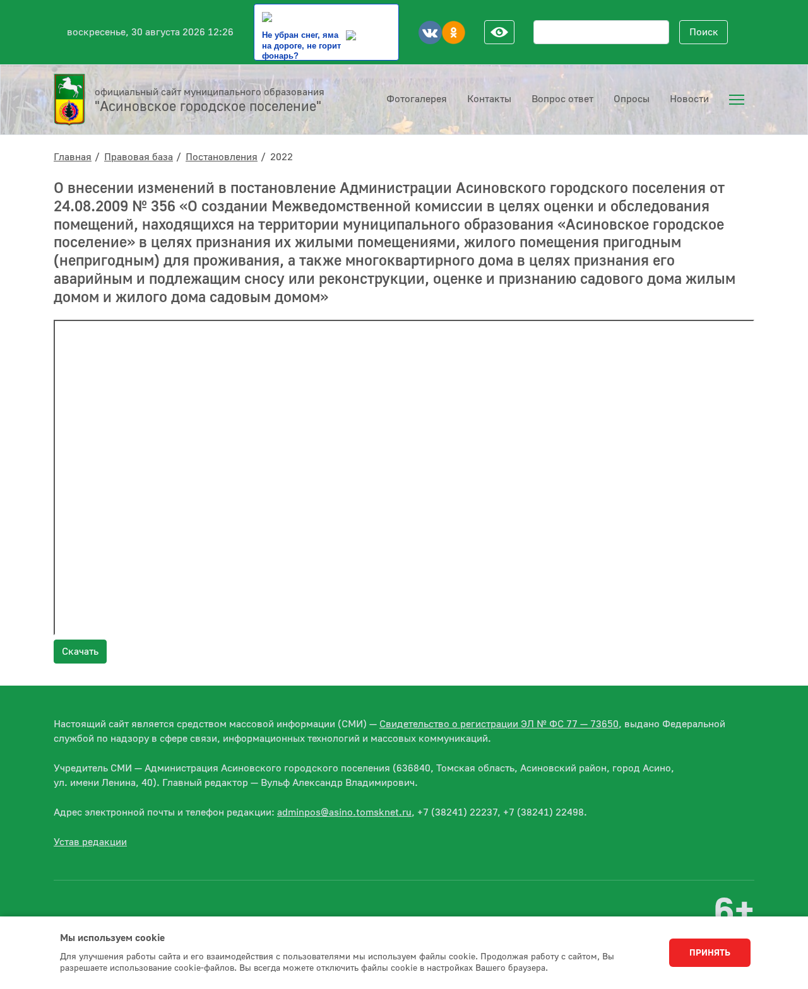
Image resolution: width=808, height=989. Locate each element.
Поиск (703, 32)
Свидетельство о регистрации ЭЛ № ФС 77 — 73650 (499, 724)
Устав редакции (90, 842)
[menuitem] (736, 99)
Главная (73, 157)
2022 (281, 157)
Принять (709, 953)
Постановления (222, 157)
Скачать (80, 651)
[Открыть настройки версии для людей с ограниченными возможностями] (499, 32)
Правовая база (138, 157)
